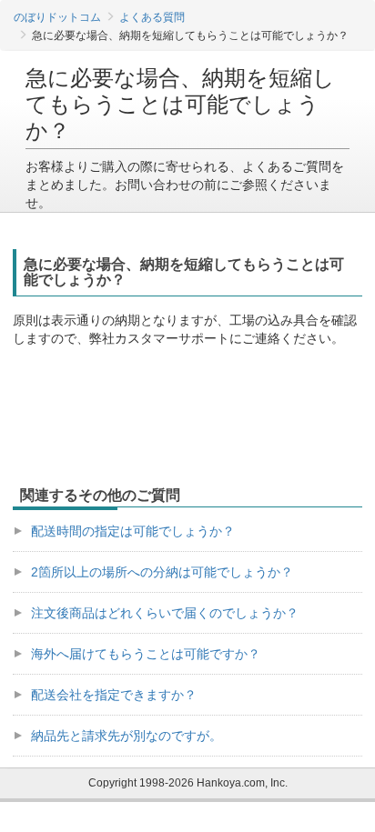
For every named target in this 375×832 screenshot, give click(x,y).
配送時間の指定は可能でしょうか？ (133, 531)
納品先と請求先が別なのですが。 (126, 735)
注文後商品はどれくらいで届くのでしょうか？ (165, 613)
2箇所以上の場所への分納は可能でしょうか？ (162, 572)
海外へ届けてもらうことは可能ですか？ (145, 654)
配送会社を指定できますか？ (114, 694)
